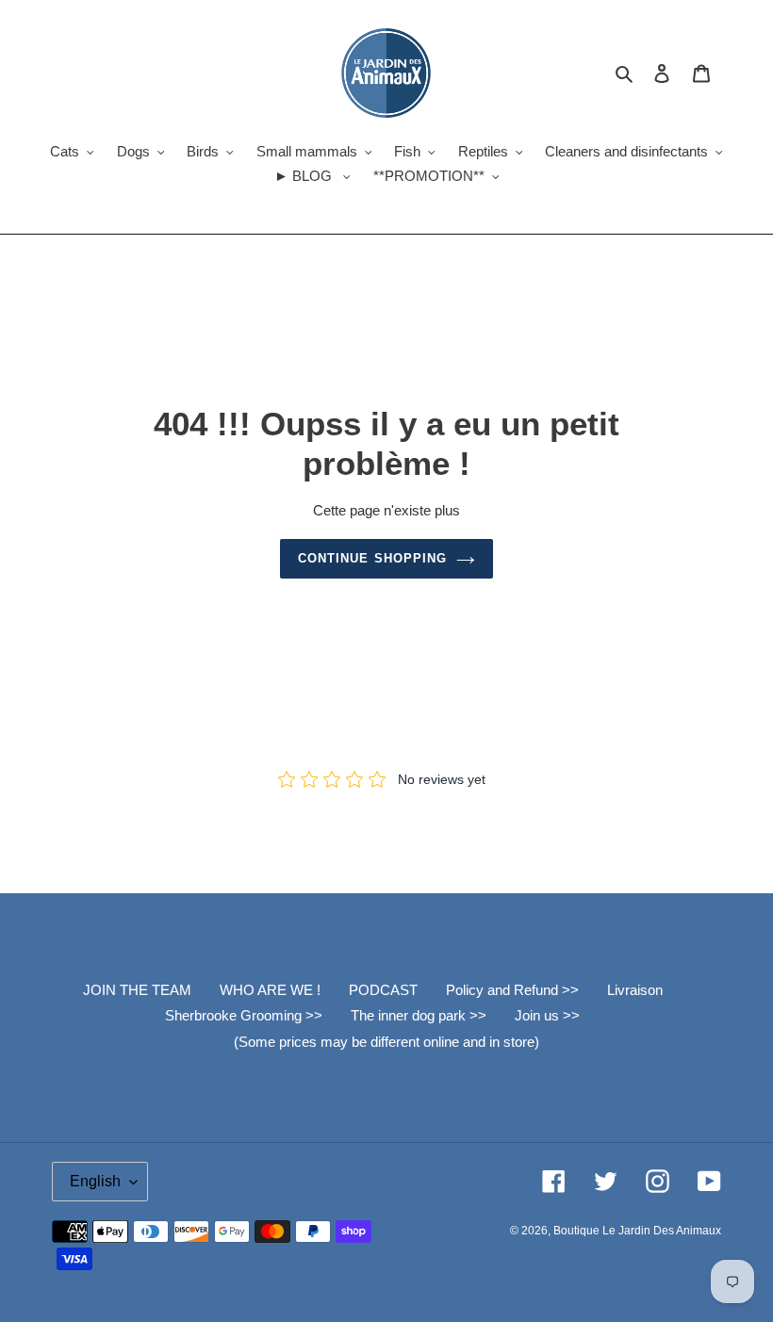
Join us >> (547, 1015)
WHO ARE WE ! (270, 990)
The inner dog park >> (418, 1015)
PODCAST (383, 990)
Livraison (635, 990)
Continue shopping (372, 558)
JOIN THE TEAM (137, 990)
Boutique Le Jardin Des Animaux (637, 1230)
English (95, 1181)
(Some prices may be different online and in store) (386, 1042)
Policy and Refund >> (512, 990)
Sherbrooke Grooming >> (243, 1015)
